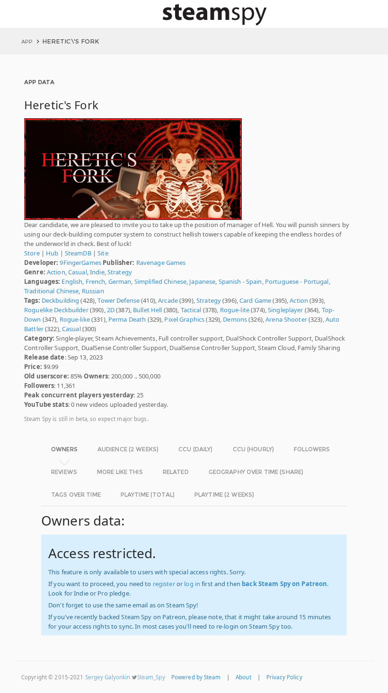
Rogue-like (75, 319)
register (164, 583)
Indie (97, 272)
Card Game (255, 300)
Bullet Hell (147, 310)
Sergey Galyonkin (108, 677)
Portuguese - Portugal (297, 281)
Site (102, 253)
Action (56, 272)
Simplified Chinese (160, 281)
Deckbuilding (60, 300)
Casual (77, 272)
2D (111, 310)
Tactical (191, 310)
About (243, 677)
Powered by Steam (195, 677)
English (72, 281)
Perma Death (127, 319)
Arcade (168, 300)
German (120, 281)
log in (192, 583)
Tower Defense (118, 300)
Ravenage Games (161, 262)
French (96, 281)
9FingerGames (80, 262)
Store (32, 253)
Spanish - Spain (240, 281)
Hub (52, 253)
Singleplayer (285, 310)
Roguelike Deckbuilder (56, 310)
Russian (93, 291)
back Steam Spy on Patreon (284, 583)
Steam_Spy (151, 677)
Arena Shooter (286, 319)
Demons (235, 319)
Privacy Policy (284, 677)
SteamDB (78, 253)
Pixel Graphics (184, 319)
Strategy (119, 272)
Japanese (202, 281)
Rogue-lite (234, 310)
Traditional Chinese (51, 291)
